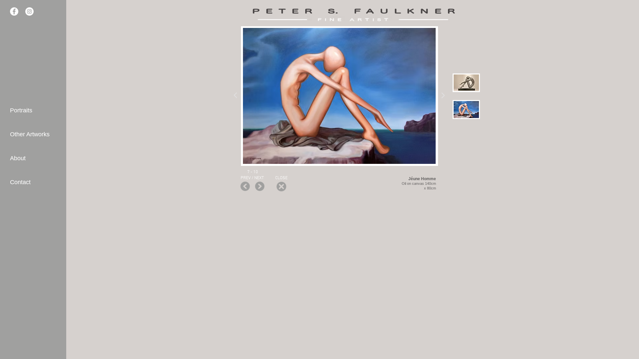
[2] (466, 109)
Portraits (21, 110)
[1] (466, 82)
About (18, 158)
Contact (20, 182)
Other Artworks (30, 134)
